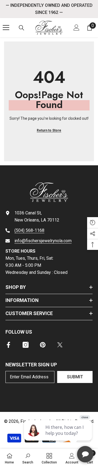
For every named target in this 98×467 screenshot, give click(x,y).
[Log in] (76, 28)
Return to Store (49, 130)
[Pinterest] (42, 344)
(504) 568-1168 (29, 230)
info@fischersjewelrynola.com (43, 240)
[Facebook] (8, 344)
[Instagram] (25, 344)
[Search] (21, 28)
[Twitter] (59, 344)
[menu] (6, 27)
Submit (75, 376)
